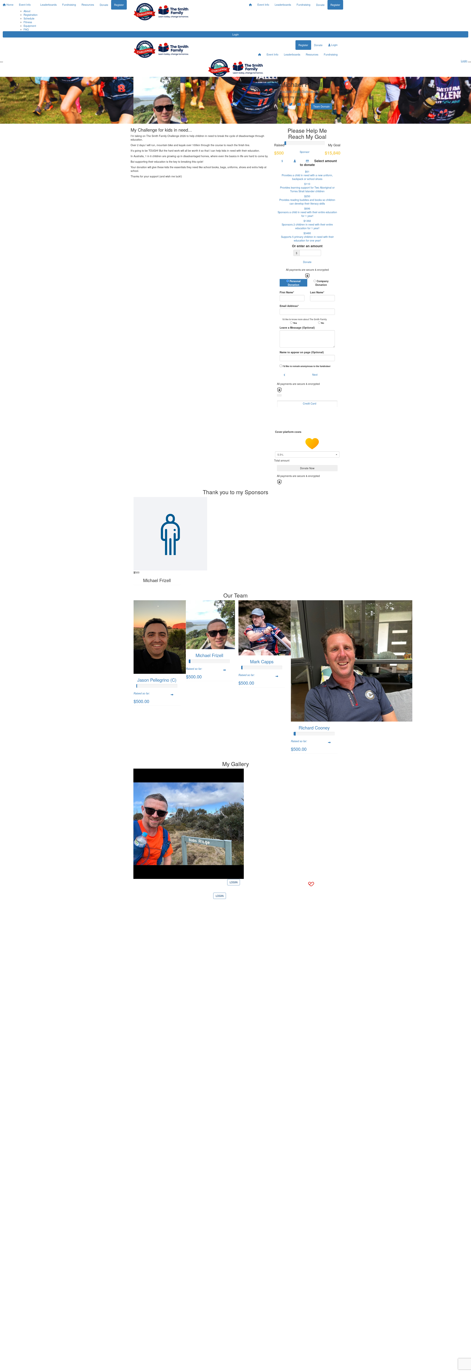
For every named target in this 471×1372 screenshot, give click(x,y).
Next (315, 374)
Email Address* (289, 306)
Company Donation (322, 283)
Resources (312, 54)
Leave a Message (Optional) (297, 327)
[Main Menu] (1, 61)
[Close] (469, 61)
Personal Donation (294, 283)
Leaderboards (283, 4)
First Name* (287, 292)
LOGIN (234, 882)
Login (235, 34)
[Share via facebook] (283, 105)
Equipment (30, 26)
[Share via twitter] (290, 105)
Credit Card (309, 403)
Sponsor (304, 152)
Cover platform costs (288, 432)
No (322, 323)
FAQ (26, 29)
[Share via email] (298, 105)
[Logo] (161, 11)
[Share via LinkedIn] (306, 105)
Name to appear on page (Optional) (302, 352)
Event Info (263, 4)
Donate (320, 5)
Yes (295, 323)
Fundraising (303, 4)
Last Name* (317, 292)
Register (335, 5)
